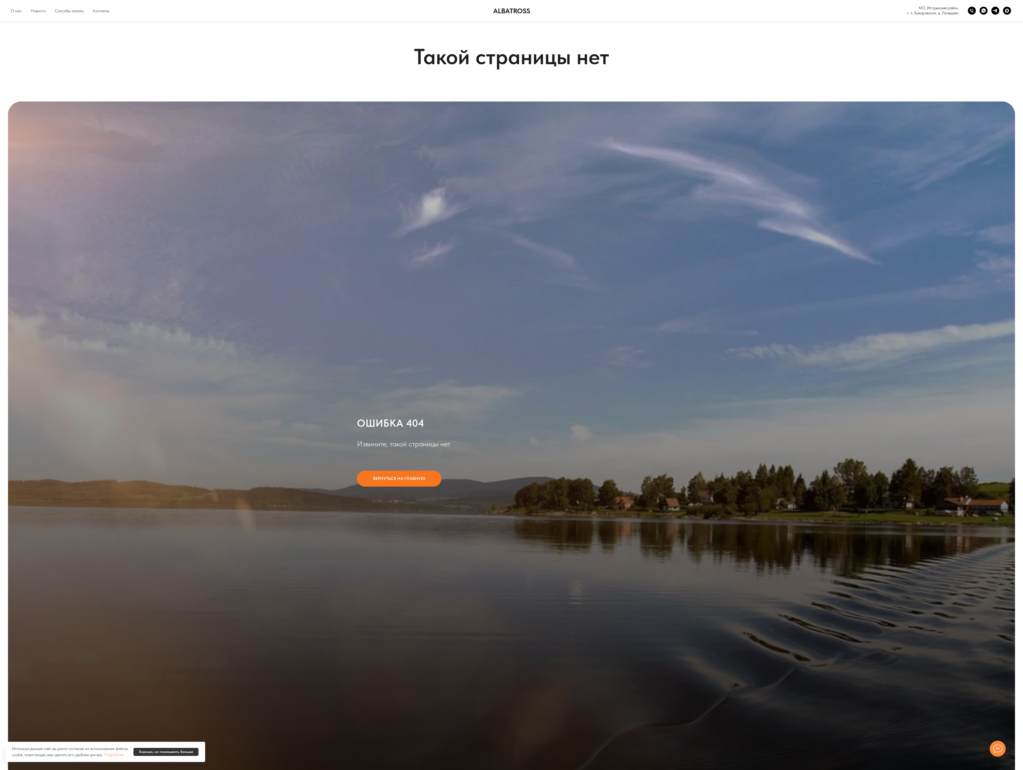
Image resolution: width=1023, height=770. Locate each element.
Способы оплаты (69, 10)
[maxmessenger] (1007, 11)
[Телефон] (972, 11)
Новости (38, 10)
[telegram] (995, 11)
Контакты (101, 10)
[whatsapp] (984, 11)
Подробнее (114, 754)
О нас (16, 10)
